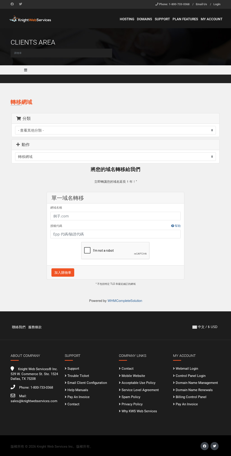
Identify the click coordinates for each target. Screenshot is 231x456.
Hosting (127, 19)
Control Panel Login (191, 376)
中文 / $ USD (207, 326)
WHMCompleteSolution (125, 300)
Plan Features (185, 19)
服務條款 (35, 327)
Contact (73, 404)
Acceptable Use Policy (138, 383)
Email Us (201, 4)
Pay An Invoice (78, 397)
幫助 (177, 226)
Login (216, 4)
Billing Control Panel (191, 397)
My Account (211, 19)
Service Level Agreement (140, 390)
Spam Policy (131, 397)
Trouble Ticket (78, 376)
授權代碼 (115, 226)
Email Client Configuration (87, 383)
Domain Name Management (197, 383)
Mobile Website (133, 376)
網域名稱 (56, 207)
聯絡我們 (18, 327)
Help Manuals (77, 390)
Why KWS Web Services (139, 411)
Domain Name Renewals (194, 390)
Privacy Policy (132, 404)
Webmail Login (187, 369)
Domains (144, 19)
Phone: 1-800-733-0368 (174, 4)
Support (162, 19)
